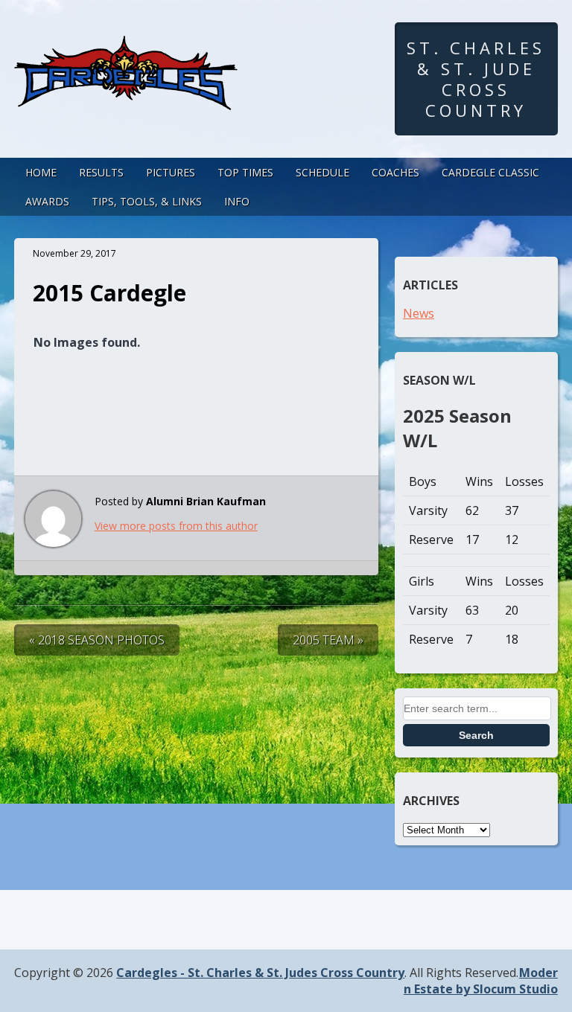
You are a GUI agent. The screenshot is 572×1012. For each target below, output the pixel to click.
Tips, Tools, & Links (147, 201)
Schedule (322, 172)
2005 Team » (328, 640)
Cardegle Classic (490, 172)
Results (101, 172)
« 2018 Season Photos (97, 640)
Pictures (170, 172)
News (418, 313)
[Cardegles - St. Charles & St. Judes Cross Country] (126, 96)
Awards (47, 201)
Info (237, 201)
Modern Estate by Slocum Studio (481, 980)
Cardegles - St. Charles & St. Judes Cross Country (260, 972)
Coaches (395, 172)
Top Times (245, 172)
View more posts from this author (176, 526)
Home (41, 172)
